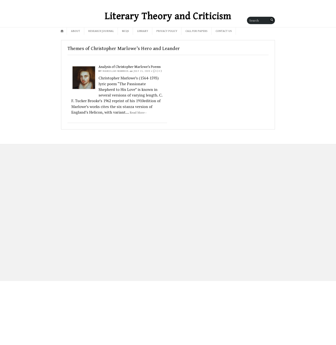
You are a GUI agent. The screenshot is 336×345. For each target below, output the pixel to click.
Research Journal (101, 31)
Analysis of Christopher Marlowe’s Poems (130, 67)
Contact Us (224, 31)
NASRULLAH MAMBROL (116, 71)
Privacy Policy (166, 31)
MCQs (125, 31)
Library (142, 31)
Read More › (138, 112)
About (75, 31)
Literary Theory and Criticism (168, 16)
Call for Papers (196, 31)
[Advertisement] (85, 209)
